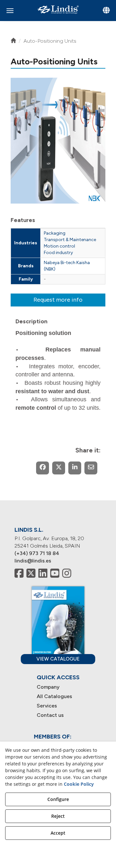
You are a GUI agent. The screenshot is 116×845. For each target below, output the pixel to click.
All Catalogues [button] (54, 696)
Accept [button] (58, 833)
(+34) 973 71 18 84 (37, 553)
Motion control (59, 246)
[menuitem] (58, 687)
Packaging (54, 233)
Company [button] (48, 687)
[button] (58, 9)
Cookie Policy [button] (79, 784)
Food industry (58, 252)
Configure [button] (58, 799)
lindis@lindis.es (33, 561)
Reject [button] (58, 816)
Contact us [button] (50, 715)
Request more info (58, 299)
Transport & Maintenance (70, 239)
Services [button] (47, 706)
